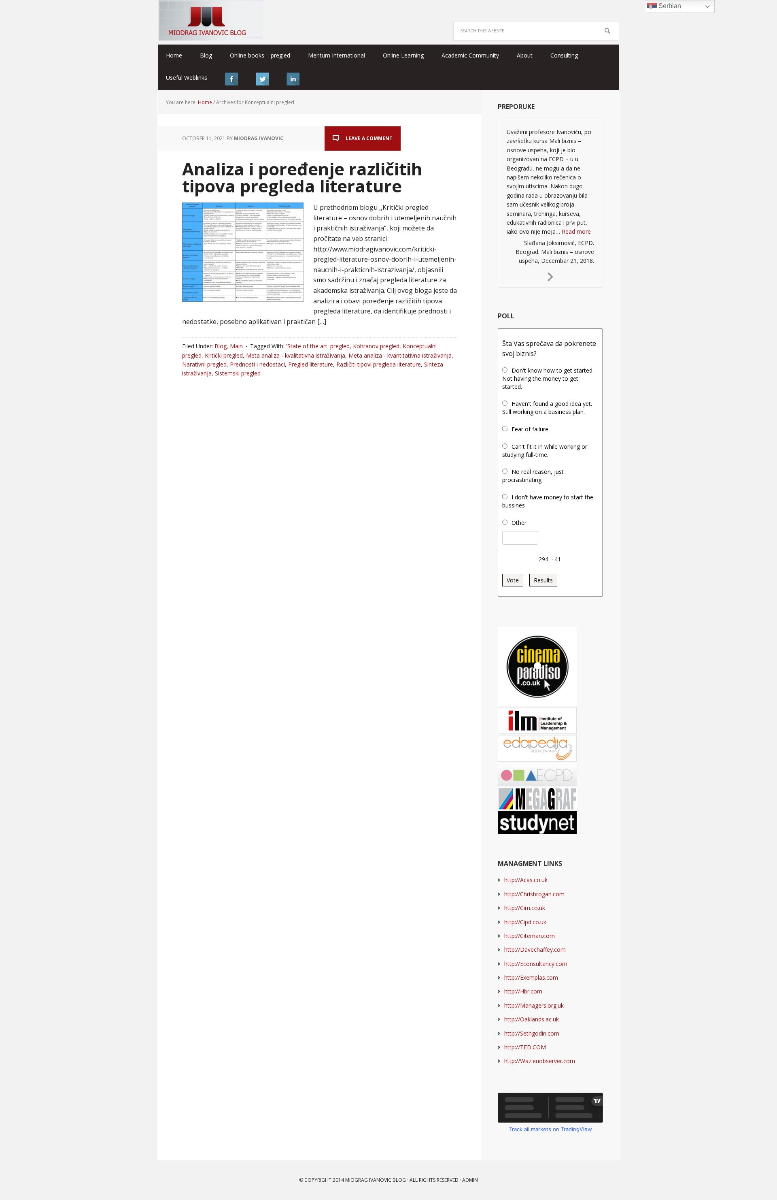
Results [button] (543, 580)
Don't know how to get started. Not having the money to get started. (548, 378)
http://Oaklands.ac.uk (531, 1019)
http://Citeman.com (529, 936)
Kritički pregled (224, 355)
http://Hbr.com (523, 991)
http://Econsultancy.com (535, 964)
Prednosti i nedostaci (257, 364)
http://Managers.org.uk (534, 1005)
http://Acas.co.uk (526, 880)
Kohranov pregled (376, 346)
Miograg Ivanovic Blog (375, 1180)
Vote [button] (513, 580)
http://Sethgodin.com (531, 1033)
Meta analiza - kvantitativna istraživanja (400, 355)
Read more (576, 231)
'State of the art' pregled (318, 346)
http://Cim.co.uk (524, 908)
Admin (470, 1180)
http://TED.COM (525, 1047)
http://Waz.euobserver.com (539, 1061)
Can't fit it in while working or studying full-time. (544, 450)
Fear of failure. (531, 429)
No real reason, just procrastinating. (533, 476)
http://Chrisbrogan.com (534, 894)
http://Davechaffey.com (535, 949)
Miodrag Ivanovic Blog (210, 20)
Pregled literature (310, 364)
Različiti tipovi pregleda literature (378, 364)
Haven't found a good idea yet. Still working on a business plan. (547, 408)
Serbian (669, 5)
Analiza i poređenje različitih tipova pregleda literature (302, 177)
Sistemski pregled (238, 373)
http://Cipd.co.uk (525, 922)
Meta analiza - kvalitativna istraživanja (295, 355)
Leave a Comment (369, 138)
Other (519, 522)
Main (236, 346)
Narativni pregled (204, 364)
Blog (220, 346)
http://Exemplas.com (531, 977)
